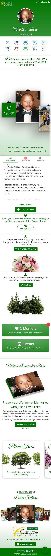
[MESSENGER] (25, 42)
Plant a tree (25, 285)
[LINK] (43, 48)
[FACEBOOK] (16, 42)
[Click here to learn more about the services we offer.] (25, 532)
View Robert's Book (25, 424)
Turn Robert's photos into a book (25, 147)
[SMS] (25, 48)
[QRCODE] (7, 42)
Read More (25, 204)
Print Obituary (27, 209)
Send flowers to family (25, 249)
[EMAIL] (16, 48)
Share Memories (27, 544)
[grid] (25, 116)
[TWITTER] (34, 42)
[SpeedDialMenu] (45, 550)
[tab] (10, 159)
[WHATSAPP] (43, 42)
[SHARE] (34, 48)
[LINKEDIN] (7, 48)
